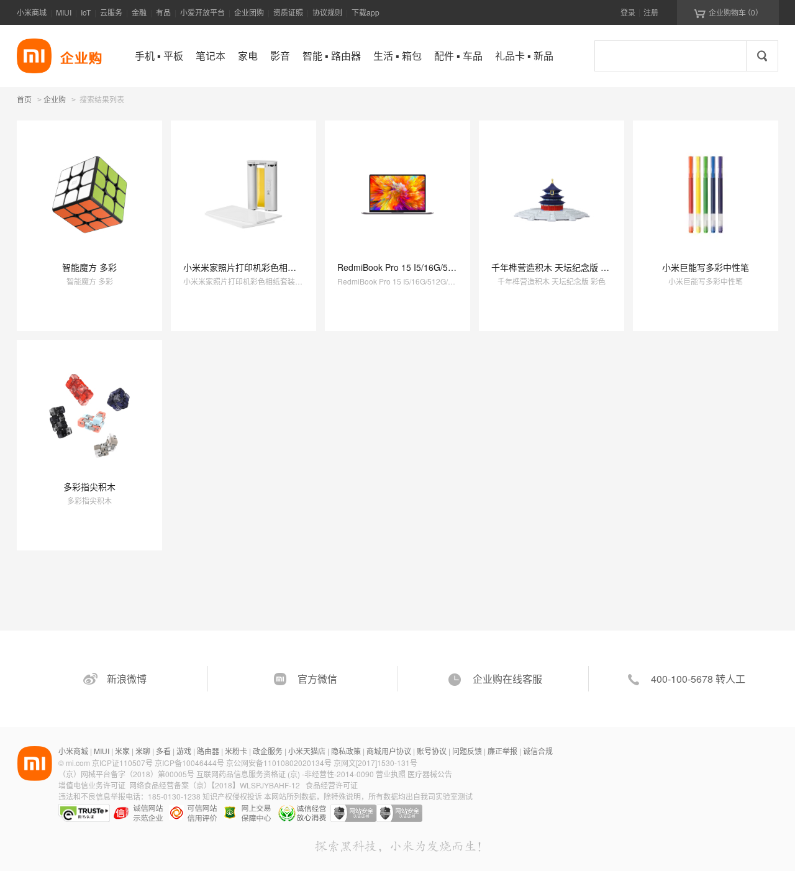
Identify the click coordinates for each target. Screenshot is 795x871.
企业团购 (249, 12)
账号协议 (432, 751)
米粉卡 (236, 751)
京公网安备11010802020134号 (280, 762)
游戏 (183, 751)
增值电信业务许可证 (91, 785)
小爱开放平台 (202, 12)
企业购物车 (728, 12)
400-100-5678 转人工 (698, 679)
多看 (163, 751)
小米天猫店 (306, 751)
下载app (365, 12)
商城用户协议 (388, 751)
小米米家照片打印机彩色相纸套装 (248, 267)
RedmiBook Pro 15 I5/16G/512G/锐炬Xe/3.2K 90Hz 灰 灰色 (453, 267)
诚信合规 (538, 751)
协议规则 (327, 12)
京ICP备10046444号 (189, 762)
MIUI (63, 12)
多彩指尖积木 (89, 486)
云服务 (111, 12)
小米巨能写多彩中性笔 (705, 267)
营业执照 (391, 773)
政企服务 (268, 751)
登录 (627, 12)
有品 (163, 12)
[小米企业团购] (34, 56)
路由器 (208, 751)
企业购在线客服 (507, 679)
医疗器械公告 (429, 773)
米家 (122, 751)
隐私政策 (346, 751)
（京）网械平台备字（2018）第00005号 (127, 773)
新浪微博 (127, 679)
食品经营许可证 (332, 785)
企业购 (54, 100)
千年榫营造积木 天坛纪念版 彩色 (554, 267)
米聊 (142, 751)
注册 (650, 12)
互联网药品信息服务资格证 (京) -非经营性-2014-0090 (286, 773)
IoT (86, 12)
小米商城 (32, 12)
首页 (24, 99)
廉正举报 (502, 751)
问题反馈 (467, 751)
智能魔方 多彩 (89, 267)
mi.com (78, 762)
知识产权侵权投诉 (232, 796)
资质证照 (288, 12)
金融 (139, 12)
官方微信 (317, 679)
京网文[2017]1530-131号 (375, 762)
